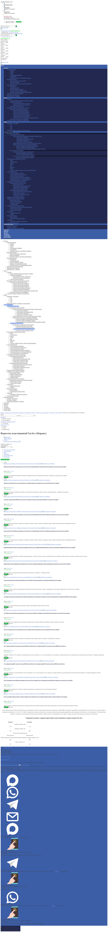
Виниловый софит (15, 200)
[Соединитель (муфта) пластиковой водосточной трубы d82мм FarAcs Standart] (25, 593)
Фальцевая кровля (12, 85)
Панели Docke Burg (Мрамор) (21, 116)
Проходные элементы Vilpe (20, 187)
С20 (11, 127)
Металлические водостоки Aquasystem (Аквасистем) (27, 136)
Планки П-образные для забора (15, 228)
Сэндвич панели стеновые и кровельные (18, 120)
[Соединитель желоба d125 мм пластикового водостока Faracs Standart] (23, 610)
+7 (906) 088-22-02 (17, 33)
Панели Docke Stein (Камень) (21, 110)
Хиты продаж (7, 451)
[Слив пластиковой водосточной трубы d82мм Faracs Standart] (21, 577)
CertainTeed (13, 76)
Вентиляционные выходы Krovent (22, 191)
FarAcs (12, 163)
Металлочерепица (12, 79)
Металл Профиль (14, 82)
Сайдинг (9, 99)
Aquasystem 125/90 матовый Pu (24, 139)
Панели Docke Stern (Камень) (21, 112)
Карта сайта (7, 747)
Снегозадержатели (12, 171)
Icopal (11, 73)
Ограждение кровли (15, 210)
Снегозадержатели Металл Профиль (20, 177)
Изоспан (12, 167)
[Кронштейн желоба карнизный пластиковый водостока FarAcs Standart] (24, 560)
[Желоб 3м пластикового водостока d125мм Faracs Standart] (20, 480)
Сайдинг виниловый (15, 102)
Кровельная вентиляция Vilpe (18, 183)
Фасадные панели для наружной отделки (18, 107)
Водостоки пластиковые (16, 150)
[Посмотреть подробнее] (47, 463)
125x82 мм (5, 423)
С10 (11, 126)
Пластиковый (6, 420)
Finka (11, 168)
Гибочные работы (8, 224)
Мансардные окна (12, 215)
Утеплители (10, 211)
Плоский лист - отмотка (13, 96)
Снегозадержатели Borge (17, 173)
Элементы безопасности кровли (15, 205)
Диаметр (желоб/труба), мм (8, 421)
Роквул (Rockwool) (15, 212)
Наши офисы (7, 237)
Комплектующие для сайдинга (21, 105)
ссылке (17, 837)
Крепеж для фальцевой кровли (18, 90)
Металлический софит (16, 201)
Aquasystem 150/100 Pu (22, 140)
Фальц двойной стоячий (16, 89)
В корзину (18, 22)
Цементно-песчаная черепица (15, 93)
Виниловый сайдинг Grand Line (22, 103)
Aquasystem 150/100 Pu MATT (24, 142)
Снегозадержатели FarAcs (17, 176)
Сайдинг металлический (16, 106)
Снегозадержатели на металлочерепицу (21, 178)
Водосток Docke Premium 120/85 (25, 154)
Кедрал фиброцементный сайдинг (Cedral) (21, 100)
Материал (3, 417)
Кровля (6, 68)
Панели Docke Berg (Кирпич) (21, 113)
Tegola (12, 72)
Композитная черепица (13, 95)
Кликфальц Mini (14, 88)
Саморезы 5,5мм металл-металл (18, 221)
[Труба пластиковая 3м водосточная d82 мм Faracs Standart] (20, 626)
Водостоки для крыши (13, 133)
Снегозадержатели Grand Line (18, 174)
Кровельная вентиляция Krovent (19, 190)
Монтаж (6, 231)
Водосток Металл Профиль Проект (25, 147)
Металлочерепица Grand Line (18, 80)
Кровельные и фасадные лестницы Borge (21, 207)
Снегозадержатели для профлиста (19, 180)
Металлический (7, 418)
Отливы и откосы (11, 227)
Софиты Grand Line (15, 203)
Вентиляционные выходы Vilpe (21, 186)
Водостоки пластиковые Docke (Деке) (23, 151)
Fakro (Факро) (14, 217)
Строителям (7, 235)
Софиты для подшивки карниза (15, 198)
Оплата (6, 232)
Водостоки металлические (17, 134)
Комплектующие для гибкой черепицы (20, 78)
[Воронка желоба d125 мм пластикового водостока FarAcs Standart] (22, 463)
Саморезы (9, 220)
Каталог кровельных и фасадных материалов (13, 412)
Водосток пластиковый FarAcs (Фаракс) (24, 156)
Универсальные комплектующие (16, 197)
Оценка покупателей (9, 449)
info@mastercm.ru (15, 30)
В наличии (7, 457)
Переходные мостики (16, 208)
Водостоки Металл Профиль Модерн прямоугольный (30, 149)
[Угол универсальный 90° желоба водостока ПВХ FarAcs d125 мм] (22, 660)
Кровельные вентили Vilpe (20, 188)
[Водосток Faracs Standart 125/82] (8, 440)
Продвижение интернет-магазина (10, 765)
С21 (11, 129)
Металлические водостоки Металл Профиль (25, 144)
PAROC (12, 214)
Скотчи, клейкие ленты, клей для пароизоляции (23, 170)
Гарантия (6, 230)
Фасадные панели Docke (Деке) (18, 109)
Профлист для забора (12, 123)
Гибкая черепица (11, 69)
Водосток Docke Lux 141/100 (24, 153)
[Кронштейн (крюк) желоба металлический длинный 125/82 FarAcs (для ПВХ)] (25, 544)
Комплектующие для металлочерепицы (20, 83)
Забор (5, 122)
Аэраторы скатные (18, 195)
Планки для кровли (12, 225)
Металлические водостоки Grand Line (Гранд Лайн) (27, 143)
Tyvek (11, 164)
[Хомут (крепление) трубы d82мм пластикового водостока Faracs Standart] (24, 677)
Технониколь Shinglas (16, 75)
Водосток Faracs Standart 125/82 (24, 157)
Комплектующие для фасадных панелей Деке (25, 117)
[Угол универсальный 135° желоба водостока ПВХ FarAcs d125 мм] (22, 643)
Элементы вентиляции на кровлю (16, 181)
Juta (11, 166)
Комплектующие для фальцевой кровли (21, 92)
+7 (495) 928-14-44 (6, 30)
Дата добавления (8, 455)
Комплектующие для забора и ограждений (18, 130)
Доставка (6, 234)
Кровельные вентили (19, 193)
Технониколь (13, 161)
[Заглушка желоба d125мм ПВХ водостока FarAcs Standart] (20, 496)
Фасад (5, 98)
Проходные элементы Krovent (21, 194)
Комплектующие (8, 132)
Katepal (12, 71)
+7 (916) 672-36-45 (13, 32)
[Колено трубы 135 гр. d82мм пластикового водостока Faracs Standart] (23, 528)
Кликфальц (13, 86)
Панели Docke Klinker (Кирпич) (22, 115)
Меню (2, 65)
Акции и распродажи (13, 222)
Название (6, 454)
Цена (5, 452)
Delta (11, 160)
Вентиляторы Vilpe (18, 184)
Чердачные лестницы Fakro (17, 218)
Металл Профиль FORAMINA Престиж (27, 146)
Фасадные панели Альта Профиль (19, 119)
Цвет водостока (5, 424)
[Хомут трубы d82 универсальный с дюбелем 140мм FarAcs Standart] (23, 693)
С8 (11, 124)
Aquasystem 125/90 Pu (22, 137)
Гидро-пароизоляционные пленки (16, 159)
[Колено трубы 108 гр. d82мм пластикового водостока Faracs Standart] (23, 511)
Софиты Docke (14, 204)
